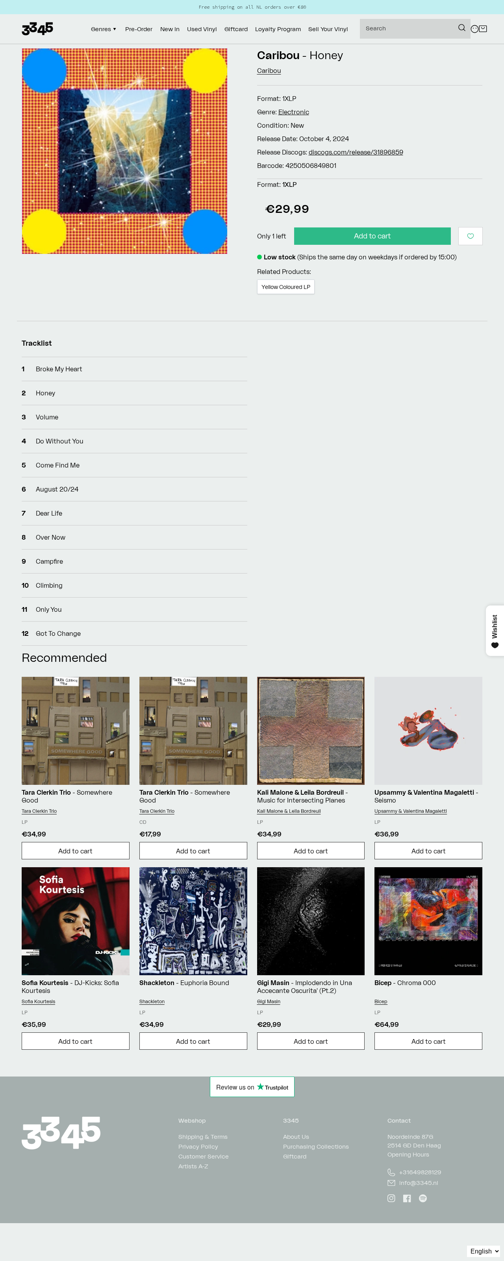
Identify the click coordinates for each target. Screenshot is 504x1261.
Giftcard (294, 1156)
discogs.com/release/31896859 (356, 152)
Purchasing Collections (316, 1146)
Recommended (64, 657)
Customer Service (203, 1156)
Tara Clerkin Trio (39, 811)
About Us (296, 1137)
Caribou (278, 55)
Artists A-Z (193, 1166)
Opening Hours (408, 1154)
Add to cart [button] (75, 851)
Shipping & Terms (203, 1137)
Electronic (293, 112)
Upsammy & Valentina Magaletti (410, 811)
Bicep (380, 1001)
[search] (415, 29)
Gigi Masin (268, 1001)
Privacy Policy (198, 1146)
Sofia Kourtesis (38, 1001)
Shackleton (152, 1001)
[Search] (462, 27)
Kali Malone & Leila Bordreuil (289, 811)
